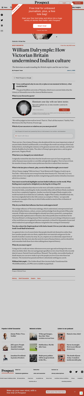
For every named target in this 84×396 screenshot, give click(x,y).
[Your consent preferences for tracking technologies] (81, 393)
